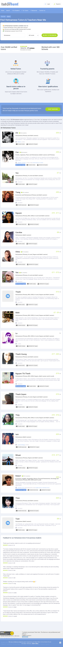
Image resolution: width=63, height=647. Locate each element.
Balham (19, 141)
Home (2, 10)
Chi (16, 133)
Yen (17, 173)
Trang (17, 192)
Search (8, 10)
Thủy (17, 415)
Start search (53, 109)
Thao (17, 498)
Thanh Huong (21, 354)
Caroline (18, 232)
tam (17, 434)
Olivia (17, 252)
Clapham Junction (22, 162)
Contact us (42, 10)
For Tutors (25, 10)
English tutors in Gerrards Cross (42, 487)
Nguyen (18, 213)
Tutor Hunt (3, 16)
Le (16, 333)
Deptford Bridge (21, 444)
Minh (17, 313)
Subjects (8, 16)
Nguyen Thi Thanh (22, 374)
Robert (18, 476)
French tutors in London (38, 162)
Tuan (17, 519)
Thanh (18, 292)
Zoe (17, 152)
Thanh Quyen (20, 394)
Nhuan (18, 455)
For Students (16, 10)
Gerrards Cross (21, 487)
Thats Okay (35, 643)
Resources (34, 10)
